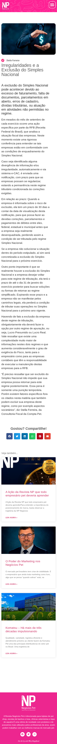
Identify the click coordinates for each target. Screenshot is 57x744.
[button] (52, 4)
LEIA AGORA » (11, 518)
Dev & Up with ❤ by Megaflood (28, 741)
